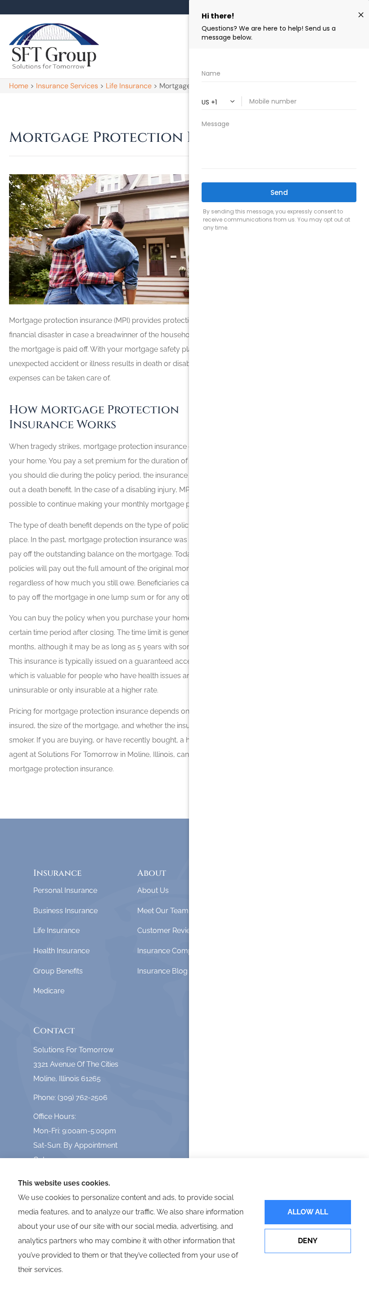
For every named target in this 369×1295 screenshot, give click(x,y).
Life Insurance (129, 86)
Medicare (48, 991)
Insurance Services (67, 86)
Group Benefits (58, 971)
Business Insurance (65, 910)
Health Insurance (61, 950)
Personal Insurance (65, 890)
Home (18, 86)
